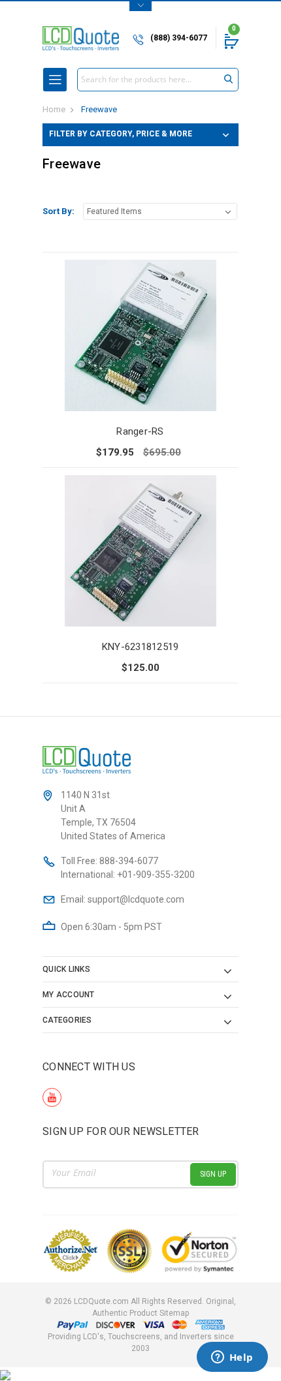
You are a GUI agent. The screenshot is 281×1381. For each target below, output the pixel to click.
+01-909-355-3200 (156, 874)
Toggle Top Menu (140, 6)
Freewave (99, 109)
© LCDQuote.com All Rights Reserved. (140, 1307)
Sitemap (174, 1313)
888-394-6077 (128, 861)
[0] (231, 41)
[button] (140, 134)
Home (53, 109)
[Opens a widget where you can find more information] (232, 1358)
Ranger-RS (139, 431)
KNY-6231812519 (140, 647)
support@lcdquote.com (136, 899)
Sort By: (58, 211)
